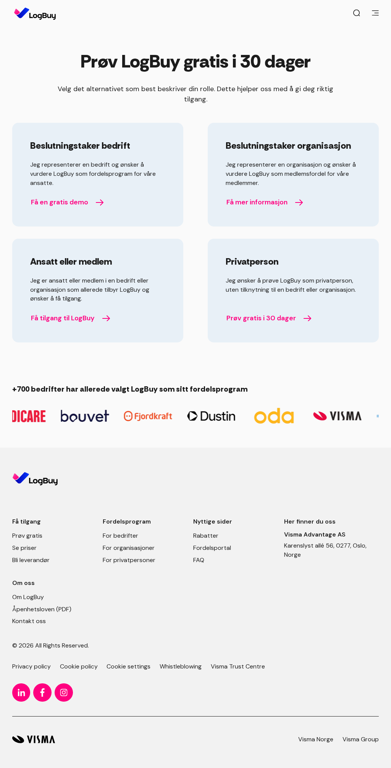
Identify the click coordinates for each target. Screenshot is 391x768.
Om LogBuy (28, 597)
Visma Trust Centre (238, 666)
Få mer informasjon (257, 202)
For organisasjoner (129, 548)
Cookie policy (79, 666)
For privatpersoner (129, 560)
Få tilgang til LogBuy (63, 318)
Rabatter (205, 536)
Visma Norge (315, 739)
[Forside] (35, 13)
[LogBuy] (33, 740)
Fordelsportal (212, 548)
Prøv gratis (27, 536)
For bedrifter (120, 536)
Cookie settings (128, 666)
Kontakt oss (29, 621)
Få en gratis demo (59, 202)
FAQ (198, 560)
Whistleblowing (181, 666)
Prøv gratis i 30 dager (261, 318)
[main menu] (375, 13)
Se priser (24, 548)
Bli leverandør (31, 560)
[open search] (356, 13)
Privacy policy (31, 666)
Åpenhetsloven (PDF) (41, 609)
